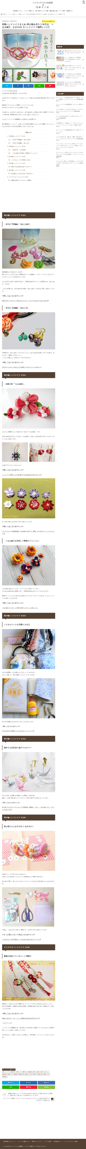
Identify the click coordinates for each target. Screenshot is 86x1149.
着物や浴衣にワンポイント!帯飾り (20, 180)
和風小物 (22, 1074)
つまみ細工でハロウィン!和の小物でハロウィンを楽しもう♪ (20, 608)
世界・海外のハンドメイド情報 (41, 10)
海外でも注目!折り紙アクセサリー (20, 166)
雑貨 (31, 1072)
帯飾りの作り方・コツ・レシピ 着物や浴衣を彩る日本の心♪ (20, 1018)
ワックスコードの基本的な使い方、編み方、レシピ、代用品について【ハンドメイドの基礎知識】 (70, 98)
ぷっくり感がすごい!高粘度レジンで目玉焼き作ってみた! (73, 59)
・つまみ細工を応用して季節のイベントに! (22, 153)
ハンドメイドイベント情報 (70, 1141)
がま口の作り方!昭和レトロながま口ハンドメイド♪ (17, 731)
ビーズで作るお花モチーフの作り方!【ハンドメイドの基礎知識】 (69, 117)
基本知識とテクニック (18, 10)
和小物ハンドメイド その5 (16, 170)
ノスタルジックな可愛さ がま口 (19, 160)
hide (30, 132)
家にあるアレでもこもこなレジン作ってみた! (73, 51)
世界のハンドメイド (37, 1141)
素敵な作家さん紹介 (54, 10)
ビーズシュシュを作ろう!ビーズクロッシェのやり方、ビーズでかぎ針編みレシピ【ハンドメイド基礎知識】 (70, 154)
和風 (16, 1074)
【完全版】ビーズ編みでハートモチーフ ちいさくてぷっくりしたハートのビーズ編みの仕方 (69, 124)
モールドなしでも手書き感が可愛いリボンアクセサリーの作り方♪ (73, 84)
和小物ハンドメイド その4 (16, 163)
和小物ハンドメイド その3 (16, 156)
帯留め (5, 1076)
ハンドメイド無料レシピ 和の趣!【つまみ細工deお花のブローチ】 (22, 475)
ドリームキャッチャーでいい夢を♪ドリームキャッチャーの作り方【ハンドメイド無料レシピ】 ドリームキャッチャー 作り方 (69, 145)
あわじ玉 (47, 1074)
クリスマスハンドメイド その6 (17, 177)
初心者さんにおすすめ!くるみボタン (20, 173)
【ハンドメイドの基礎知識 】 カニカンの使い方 (69, 104)
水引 (36, 1074)
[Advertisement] (28, 1119)
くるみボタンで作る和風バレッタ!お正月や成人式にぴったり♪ (20, 939)
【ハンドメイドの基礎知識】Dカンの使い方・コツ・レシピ (69, 131)
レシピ (20, 1072)
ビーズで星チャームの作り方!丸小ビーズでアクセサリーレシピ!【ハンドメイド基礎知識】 (69, 110)
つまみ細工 (37, 1072)
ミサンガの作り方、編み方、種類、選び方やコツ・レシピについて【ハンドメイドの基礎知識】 (70, 137)
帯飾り (5, 1074)
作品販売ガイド (69, 10)
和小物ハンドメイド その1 (16, 136)
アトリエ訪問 (62, 10)
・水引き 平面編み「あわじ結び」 (20, 139)
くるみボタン (45, 1072)
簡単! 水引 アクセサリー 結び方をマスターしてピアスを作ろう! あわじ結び (24, 300)
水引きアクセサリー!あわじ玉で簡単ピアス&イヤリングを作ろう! (21, 367)
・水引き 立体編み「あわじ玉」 (19, 143)
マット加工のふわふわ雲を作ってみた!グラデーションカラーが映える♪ (73, 75)
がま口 (11, 1074)
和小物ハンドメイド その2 (16, 146)
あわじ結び (29, 1074)
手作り (14, 1072)
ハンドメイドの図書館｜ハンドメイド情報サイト (24, 1146)
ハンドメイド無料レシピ (29, 10)
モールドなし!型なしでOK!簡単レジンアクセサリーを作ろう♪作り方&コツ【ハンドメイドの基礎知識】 (70, 163)
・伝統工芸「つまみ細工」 (17, 150)
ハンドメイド (7, 1072)
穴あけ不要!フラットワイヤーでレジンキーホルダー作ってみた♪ (73, 67)
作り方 (25, 1072)
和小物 (40, 1074)
